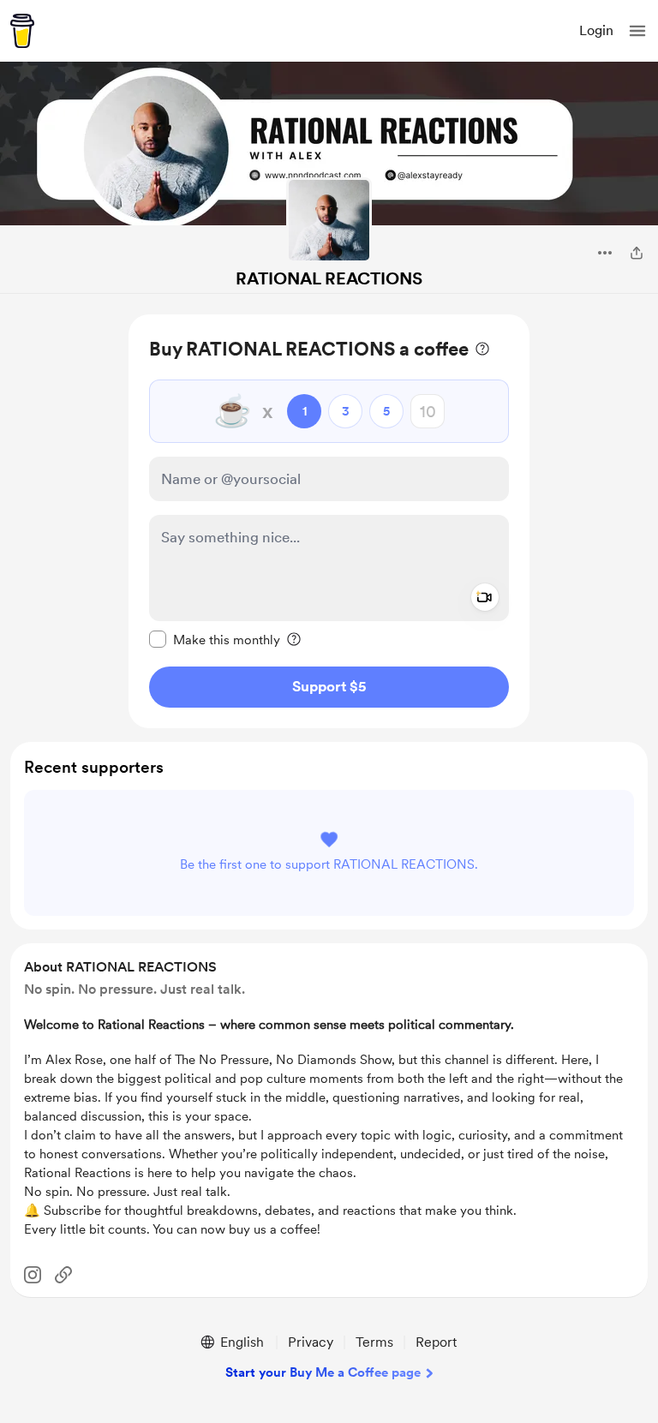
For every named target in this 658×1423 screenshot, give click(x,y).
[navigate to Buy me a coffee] (22, 31)
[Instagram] (32, 1274)
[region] (329, 521)
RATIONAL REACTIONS (329, 278)
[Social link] (63, 1274)
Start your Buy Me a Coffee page (323, 1372)
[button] (637, 31)
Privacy (310, 1342)
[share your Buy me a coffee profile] (636, 252)
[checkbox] (214, 639)
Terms (374, 1342)
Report (436, 1342)
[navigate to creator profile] (329, 220)
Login (596, 30)
